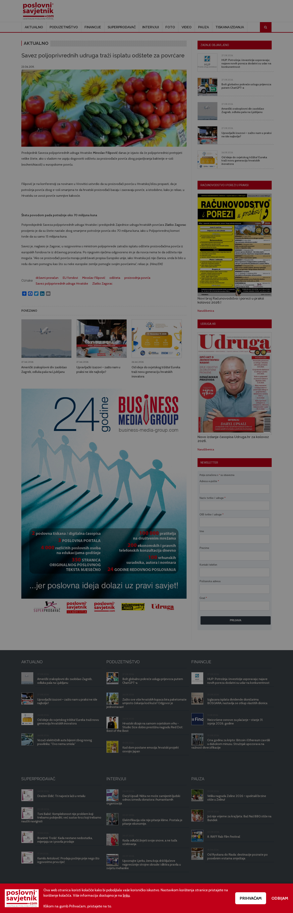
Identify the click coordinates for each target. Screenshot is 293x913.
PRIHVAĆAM (251, 898)
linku (126, 895)
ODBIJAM (279, 898)
